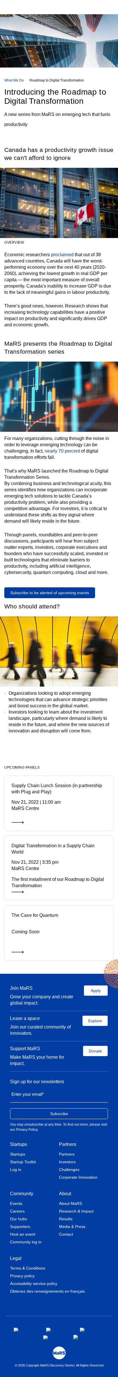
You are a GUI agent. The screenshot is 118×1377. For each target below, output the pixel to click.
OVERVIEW (14, 243)
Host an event (22, 1234)
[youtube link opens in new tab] (53, 1337)
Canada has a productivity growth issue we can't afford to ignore (58, 153)
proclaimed (62, 254)
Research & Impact (76, 1211)
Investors (67, 1162)
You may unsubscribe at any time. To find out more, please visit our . (58, 1127)
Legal (15, 1258)
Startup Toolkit (23, 1162)
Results (65, 1219)
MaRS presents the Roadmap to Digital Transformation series (58, 347)
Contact (66, 1234)
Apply (96, 990)
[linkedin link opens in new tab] (90, 1330)
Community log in (26, 1242)
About (65, 1193)
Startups (18, 1144)
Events (16, 1203)
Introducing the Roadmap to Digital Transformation (55, 96)
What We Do (14, 80)
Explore (95, 1021)
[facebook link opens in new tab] (25, 1330)
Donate (95, 1051)
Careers (17, 1211)
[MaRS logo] (59, 1353)
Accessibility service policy (33, 1283)
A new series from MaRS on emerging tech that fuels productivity (57, 119)
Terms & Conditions (27, 1268)
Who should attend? (32, 606)
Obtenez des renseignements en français (47, 1291)
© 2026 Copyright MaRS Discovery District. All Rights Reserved (59, 1365)
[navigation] (59, 80)
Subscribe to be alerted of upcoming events (49, 592)
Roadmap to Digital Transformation (57, 80)
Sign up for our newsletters (37, 1081)
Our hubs (18, 1219)
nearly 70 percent (62, 451)
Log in (15, 1169)
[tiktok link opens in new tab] (76, 1337)
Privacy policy (22, 1276)
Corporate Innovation (78, 1177)
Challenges (69, 1169)
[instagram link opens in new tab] (58, 1330)
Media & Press (72, 1226)
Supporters (20, 1226)
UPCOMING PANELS (22, 767)
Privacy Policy (27, 1130)
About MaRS (70, 1203)
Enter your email (27, 1094)
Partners (67, 1144)
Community (21, 1193)
